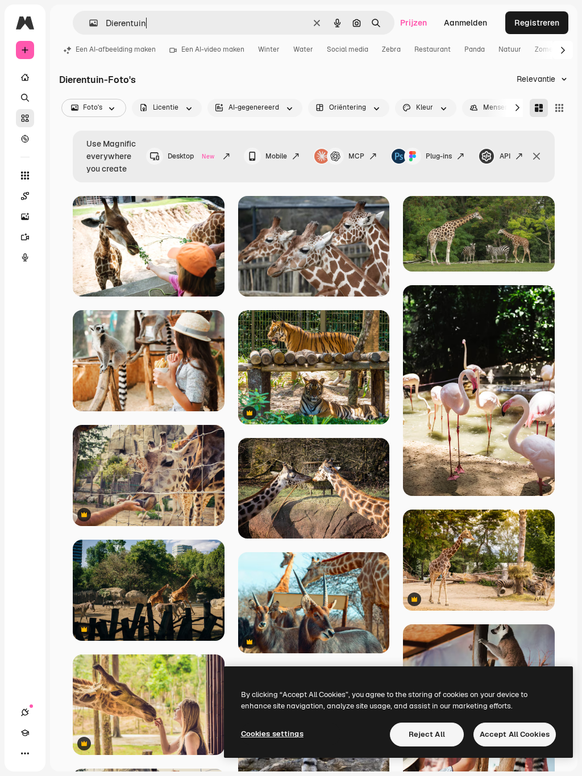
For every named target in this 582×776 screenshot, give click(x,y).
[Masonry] (539, 108)
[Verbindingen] (25, 712)
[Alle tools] (25, 175)
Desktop (191, 156)
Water (303, 49)
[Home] (25, 77)
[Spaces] (25, 196)
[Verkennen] (25, 139)
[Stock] (25, 118)
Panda (474, 49)
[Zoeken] (25, 98)
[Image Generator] (25, 216)
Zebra (391, 49)
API (505, 156)
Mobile (276, 156)
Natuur (509, 49)
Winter (269, 49)
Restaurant (432, 49)
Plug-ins (439, 156)
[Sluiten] (536, 156)
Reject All (427, 734)
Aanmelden (465, 23)
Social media (347, 49)
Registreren (536, 23)
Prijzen (413, 23)
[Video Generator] (25, 237)
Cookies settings (272, 734)
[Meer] (25, 753)
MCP (356, 156)
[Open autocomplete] (89, 23)
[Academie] (25, 733)
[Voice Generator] (25, 257)
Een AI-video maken (212, 49)
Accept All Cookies (515, 734)
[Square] (559, 108)
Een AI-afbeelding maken (116, 49)
